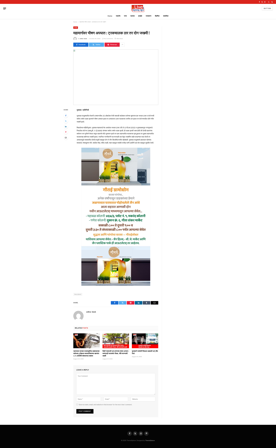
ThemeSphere (150, 440)
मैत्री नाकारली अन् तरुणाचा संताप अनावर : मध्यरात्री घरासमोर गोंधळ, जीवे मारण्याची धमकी (116, 353)
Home (110, 16)
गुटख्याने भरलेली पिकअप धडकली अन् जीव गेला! (145, 352)
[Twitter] (66, 121)
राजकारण (148, 16)
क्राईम (140, 16)
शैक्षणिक (157, 16)
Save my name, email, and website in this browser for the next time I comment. (105, 404)
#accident (77, 294)
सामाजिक (165, 16)
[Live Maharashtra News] (138, 8)
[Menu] (4, 8)
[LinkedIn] (66, 126)
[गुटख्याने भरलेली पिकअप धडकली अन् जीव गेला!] (145, 340)
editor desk (83, 38)
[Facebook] (66, 115)
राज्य (125, 16)
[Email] (66, 137)
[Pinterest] (66, 132)
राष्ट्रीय (118, 16)
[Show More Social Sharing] (122, 45)
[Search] (272, 2)
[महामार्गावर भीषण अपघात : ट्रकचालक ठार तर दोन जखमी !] (115, 77)
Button (267, 8)
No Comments (108, 38)
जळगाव (132, 16)
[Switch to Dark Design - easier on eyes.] (269, 2)
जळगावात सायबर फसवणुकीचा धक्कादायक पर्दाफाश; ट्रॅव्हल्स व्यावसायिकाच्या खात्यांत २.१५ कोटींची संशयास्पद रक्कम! (86, 353)
